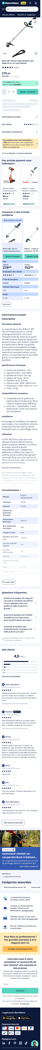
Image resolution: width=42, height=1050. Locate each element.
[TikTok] (26, 1043)
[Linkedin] (4, 1043)
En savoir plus (24, 1004)
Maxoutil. (12, 153)
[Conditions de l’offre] (37, 83)
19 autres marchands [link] (25, 153)
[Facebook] (9, 1043)
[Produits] (3, 9)
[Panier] (35, 3)
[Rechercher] (8, 9)
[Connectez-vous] (30, 3)
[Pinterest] (15, 1043)
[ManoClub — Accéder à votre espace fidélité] (23, 3)
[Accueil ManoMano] (10, 3)
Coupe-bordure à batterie (12, 877)
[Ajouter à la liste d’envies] (35, 53)
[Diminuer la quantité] (4, 92)
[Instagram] (20, 1043)
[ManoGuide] (34, 1044)
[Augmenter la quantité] (13, 92)
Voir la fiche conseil (27, 866)
